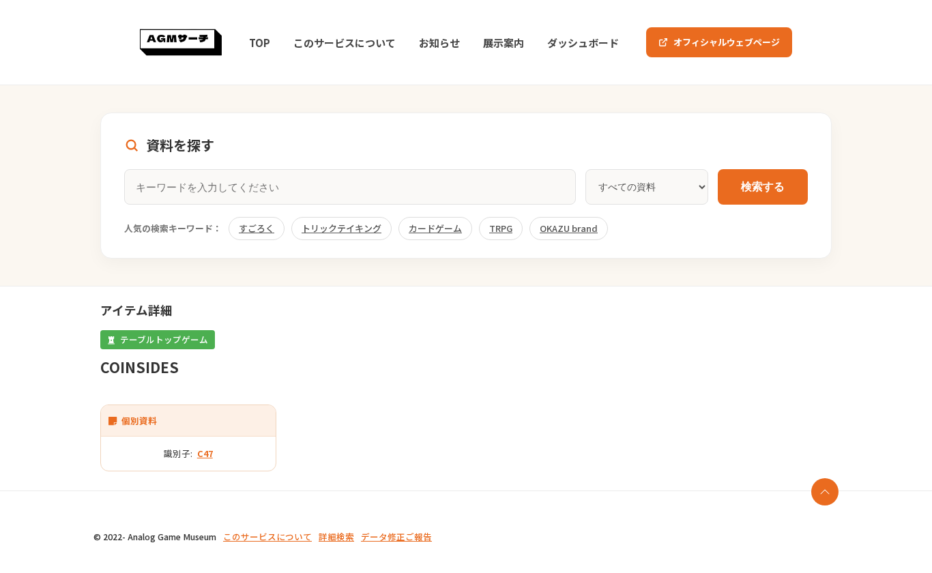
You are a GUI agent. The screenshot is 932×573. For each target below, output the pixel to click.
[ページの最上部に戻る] (825, 491)
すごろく (256, 228)
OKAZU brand (569, 228)
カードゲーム (435, 228)
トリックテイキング (341, 228)
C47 (205, 453)
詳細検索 (336, 536)
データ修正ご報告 (396, 536)
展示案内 (503, 42)
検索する (763, 186)
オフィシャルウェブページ (726, 41)
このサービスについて (344, 42)
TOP (259, 42)
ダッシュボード (583, 42)
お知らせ (439, 42)
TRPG (500, 228)
